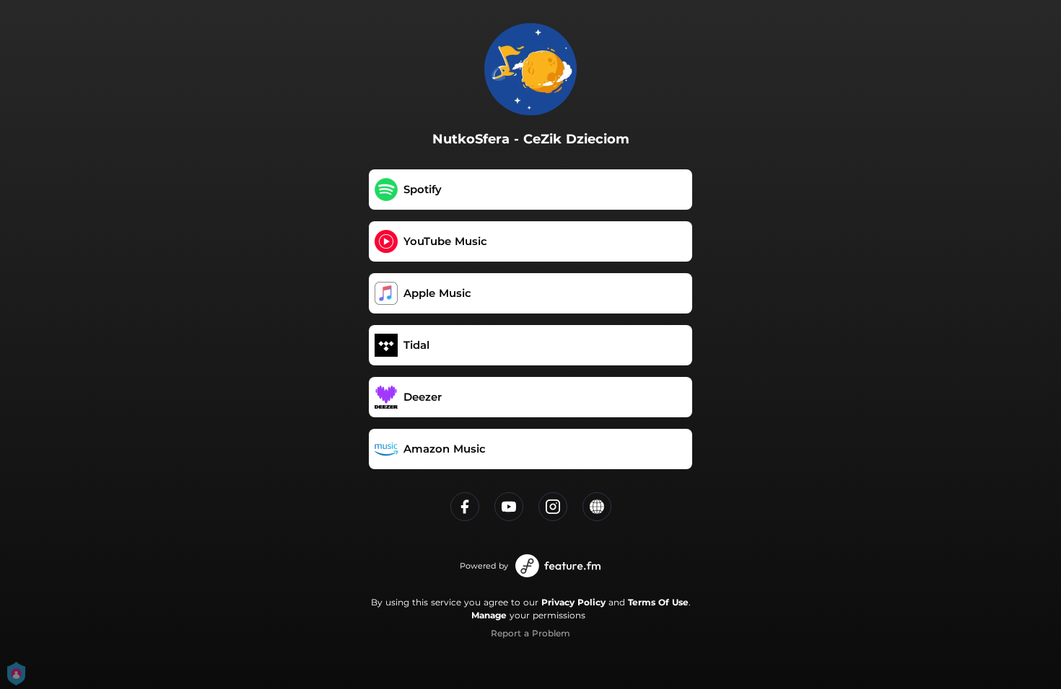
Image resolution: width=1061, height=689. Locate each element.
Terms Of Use (658, 602)
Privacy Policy (573, 602)
